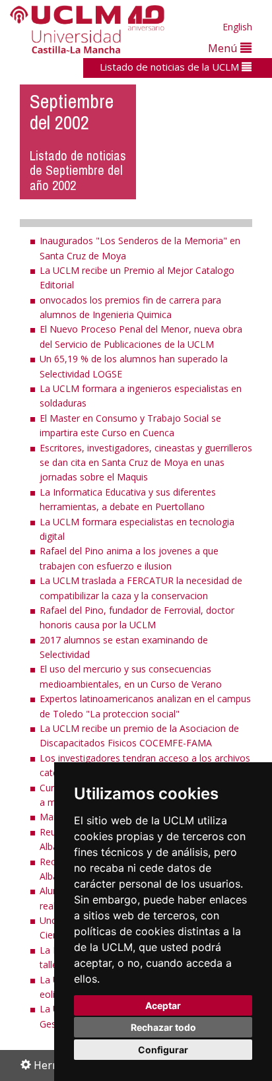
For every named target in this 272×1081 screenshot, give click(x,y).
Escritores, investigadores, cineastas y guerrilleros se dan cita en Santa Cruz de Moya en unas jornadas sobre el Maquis (146, 463)
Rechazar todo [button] (163, 1027)
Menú (224, 47)
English (237, 26)
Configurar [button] (163, 1049)
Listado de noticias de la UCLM (171, 66)
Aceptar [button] (163, 1005)
